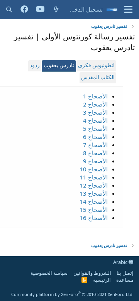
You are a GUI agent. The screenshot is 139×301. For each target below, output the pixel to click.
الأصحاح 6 (95, 136)
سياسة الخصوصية (49, 272)
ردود (35, 66)
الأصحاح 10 (94, 169)
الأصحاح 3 (95, 112)
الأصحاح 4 (95, 120)
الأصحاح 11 (94, 177)
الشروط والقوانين (92, 272)
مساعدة (125, 279)
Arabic (121, 262)
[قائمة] (128, 9)
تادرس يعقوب (59, 66)
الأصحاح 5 (95, 128)
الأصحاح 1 (95, 96)
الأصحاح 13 (94, 193)
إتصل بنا (125, 272)
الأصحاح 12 (94, 185)
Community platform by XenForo (72, 294)
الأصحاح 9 (95, 161)
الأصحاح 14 (94, 201)
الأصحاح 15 (94, 209)
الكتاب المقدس (98, 78)
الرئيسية (102, 279)
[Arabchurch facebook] (24, 9)
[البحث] (9, 9)
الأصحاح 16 (94, 218)
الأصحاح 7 (95, 145)
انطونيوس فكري (96, 66)
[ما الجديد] (56, 9)
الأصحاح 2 (95, 104)
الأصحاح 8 (95, 153)
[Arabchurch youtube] (40, 9)
